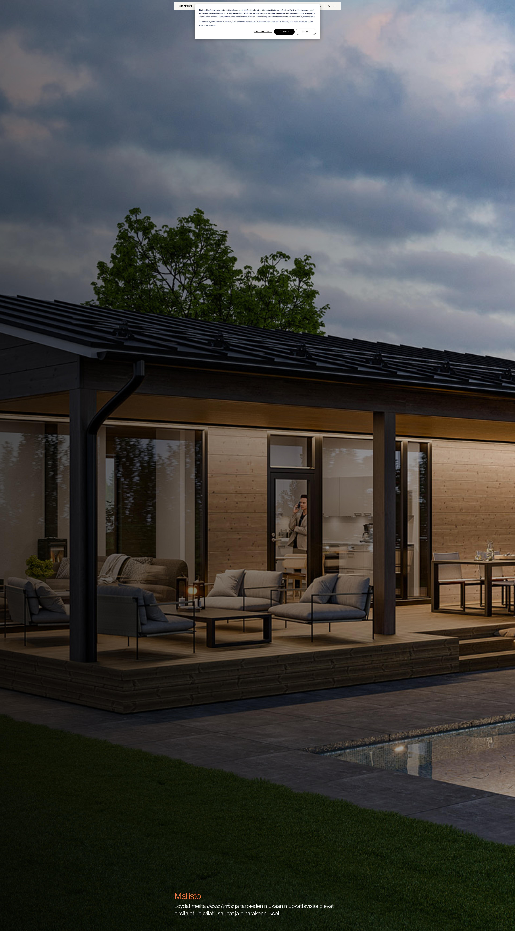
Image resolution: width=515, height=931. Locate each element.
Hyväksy (284, 31)
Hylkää (306, 31)
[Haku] (329, 6)
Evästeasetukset (263, 31)
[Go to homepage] (185, 6)
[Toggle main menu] (334, 6)
